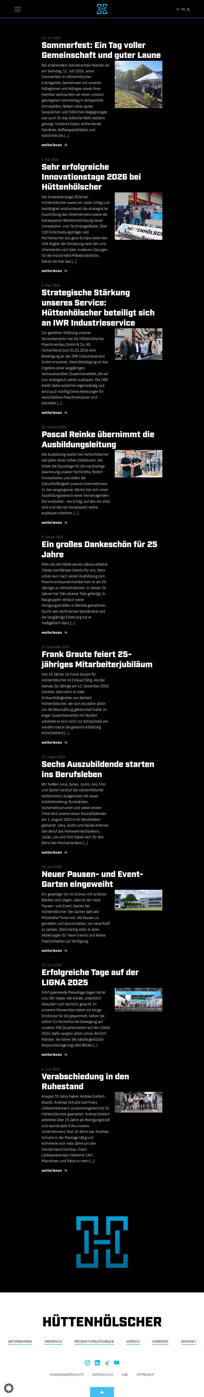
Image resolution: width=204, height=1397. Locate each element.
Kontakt (188, 1341)
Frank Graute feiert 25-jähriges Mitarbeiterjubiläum (97, 659)
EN (183, 9)
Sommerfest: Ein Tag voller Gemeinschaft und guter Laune (101, 50)
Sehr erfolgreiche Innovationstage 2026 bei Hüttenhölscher (91, 177)
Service (133, 1341)
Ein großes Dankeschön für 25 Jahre (99, 549)
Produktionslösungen (94, 1341)
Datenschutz (102, 1374)
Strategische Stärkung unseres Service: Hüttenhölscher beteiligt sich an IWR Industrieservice (98, 308)
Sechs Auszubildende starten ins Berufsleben (98, 769)
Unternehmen (20, 1341)
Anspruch (53, 1341)
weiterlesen (52, 144)
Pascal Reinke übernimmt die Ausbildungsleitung (98, 439)
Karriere (160, 1341)
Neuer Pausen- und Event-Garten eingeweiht (92, 879)
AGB (125, 1374)
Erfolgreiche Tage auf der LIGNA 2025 (90, 977)
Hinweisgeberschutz (67, 1374)
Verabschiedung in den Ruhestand (85, 1081)
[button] (9, 1388)
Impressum (145, 1374)
